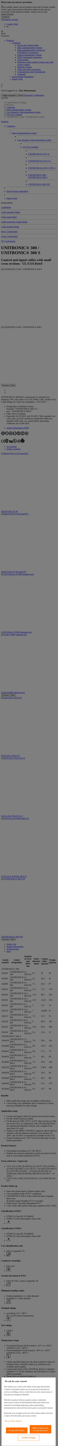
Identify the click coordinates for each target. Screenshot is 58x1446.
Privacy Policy (10, 1421)
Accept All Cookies (17, 1430)
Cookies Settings (29, 1438)
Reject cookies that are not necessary (40, 1429)
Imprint (18, 1421)
